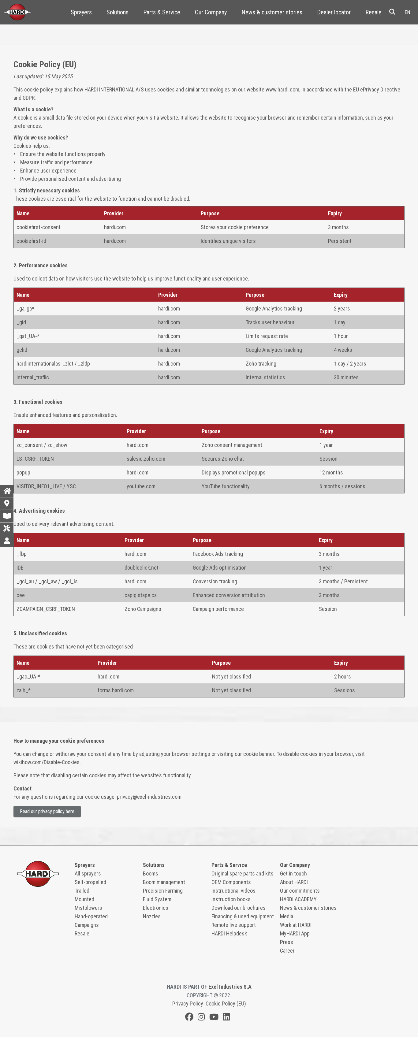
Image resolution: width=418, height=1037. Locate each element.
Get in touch (293, 873)
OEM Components (231, 882)
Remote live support (233, 925)
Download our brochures (238, 908)
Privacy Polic (186, 1003)
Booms (150, 873)
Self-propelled (90, 882)
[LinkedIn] (226, 1018)
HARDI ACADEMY (298, 899)
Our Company (211, 12)
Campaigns (87, 925)
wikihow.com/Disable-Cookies (46, 762)
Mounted (84, 899)
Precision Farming (163, 890)
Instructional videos (233, 890)
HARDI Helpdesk (229, 933)
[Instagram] (201, 1018)
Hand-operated (91, 916)
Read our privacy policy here (47, 811)
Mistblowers (88, 908)
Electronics (155, 908)
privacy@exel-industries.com (149, 797)
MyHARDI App (295, 933)
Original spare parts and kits (242, 873)
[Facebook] (189, 1018)
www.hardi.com (281, 89)
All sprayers (88, 873)
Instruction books (231, 899)
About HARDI (294, 882)
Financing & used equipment (242, 916)
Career (287, 950)
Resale (373, 12)
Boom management (164, 882)
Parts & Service (161, 12)
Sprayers (81, 12)
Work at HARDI (296, 925)
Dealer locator (334, 12)
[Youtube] (213, 1018)
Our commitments (300, 890)
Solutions (117, 12)
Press (286, 942)
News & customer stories (271, 12)
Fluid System (157, 899)
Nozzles (152, 916)
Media (286, 916)
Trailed (82, 890)
